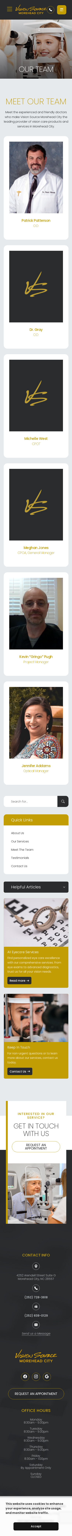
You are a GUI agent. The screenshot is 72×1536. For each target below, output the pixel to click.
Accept (36, 1526)
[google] (47, 1377)
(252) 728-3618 (36, 1297)
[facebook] (25, 1377)
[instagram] (36, 1377)
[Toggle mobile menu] (9, 9)
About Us (17, 833)
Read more (17, 981)
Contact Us (19, 866)
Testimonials (20, 858)
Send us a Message (36, 1334)
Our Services (20, 841)
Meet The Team (22, 850)
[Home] (28, 10)
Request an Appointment (36, 1147)
